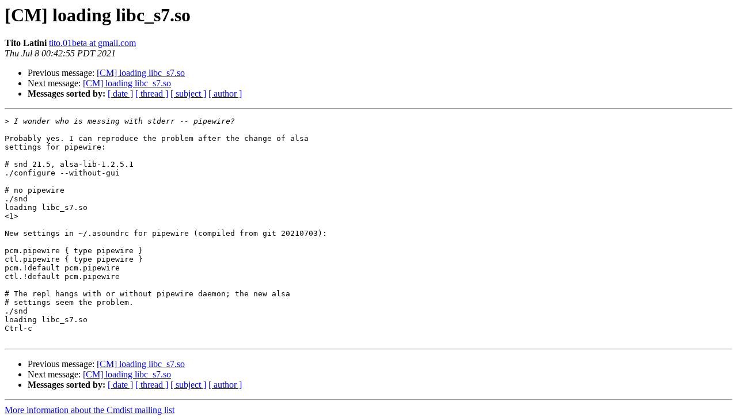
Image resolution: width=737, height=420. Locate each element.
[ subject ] (188, 93)
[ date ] (120, 93)
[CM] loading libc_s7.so (141, 73)
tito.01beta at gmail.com (92, 43)
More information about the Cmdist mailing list (89, 410)
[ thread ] (151, 93)
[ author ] (225, 93)
